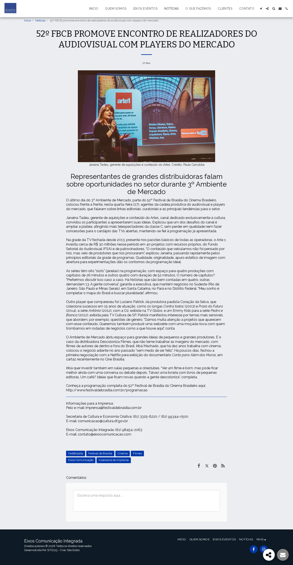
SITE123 (52, 550)
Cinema (123, 453)
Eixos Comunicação (80, 460)
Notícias (40, 20)
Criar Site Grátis (70, 550)
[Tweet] (207, 466)
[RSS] (223, 466)
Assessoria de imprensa (114, 460)
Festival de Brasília (100, 453)
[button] (261, 8)
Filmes (137, 453)
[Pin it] (215, 466)
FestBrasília (75, 453)
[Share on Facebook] (199, 466)
